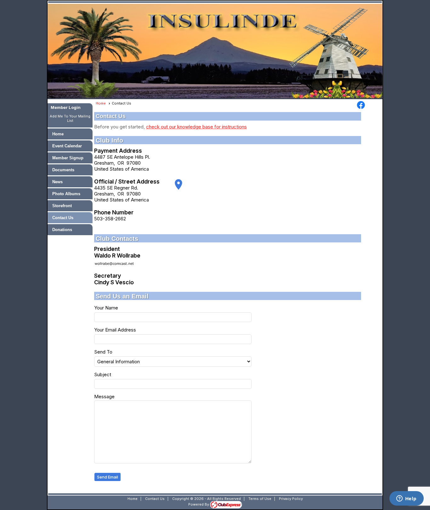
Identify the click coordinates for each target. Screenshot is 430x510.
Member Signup (67, 158)
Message (104, 397)
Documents (63, 169)
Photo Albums (66, 193)
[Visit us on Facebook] (361, 105)
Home (58, 134)
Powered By (199, 504)
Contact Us (62, 217)
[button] (107, 477)
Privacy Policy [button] (291, 498)
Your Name (106, 308)
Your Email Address (115, 330)
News (57, 181)
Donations (62, 229)
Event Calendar (67, 146)
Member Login (66, 107)
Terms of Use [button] (259, 498)
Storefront (62, 205)
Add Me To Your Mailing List (70, 118)
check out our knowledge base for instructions (196, 127)
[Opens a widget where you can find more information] (406, 499)
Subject (102, 374)
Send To (103, 352)
